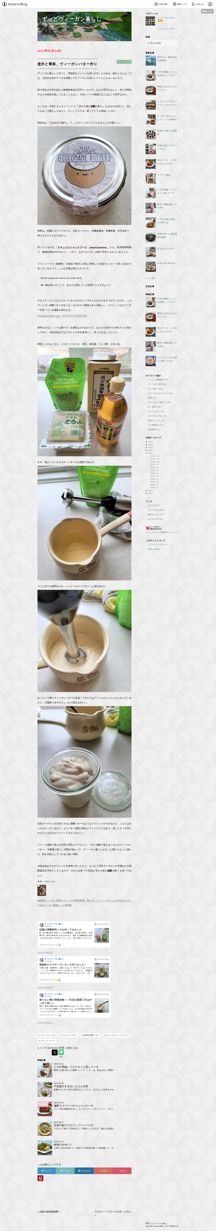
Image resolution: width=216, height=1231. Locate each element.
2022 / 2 (154, 485)
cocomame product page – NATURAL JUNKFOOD (62, 316)
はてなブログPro (155, 519)
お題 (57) (152, 398)
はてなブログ (154, 505)
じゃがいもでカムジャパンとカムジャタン (167, 104)
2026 (150, 442)
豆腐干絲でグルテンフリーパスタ (73, 1125)
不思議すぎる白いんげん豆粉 (71, 1086)
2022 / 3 (154, 482)
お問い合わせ (154, 549)
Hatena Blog (158, 1226)
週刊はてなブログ (156, 514)
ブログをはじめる (156, 510)
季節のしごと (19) (156, 420)
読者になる (207, 11)
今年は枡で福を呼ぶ (167, 263)
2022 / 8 (154, 467)
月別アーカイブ (153, 437)
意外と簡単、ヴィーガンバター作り (67, 63)
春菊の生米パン (63, 1144)
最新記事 (150, 52)
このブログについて (166, 29)
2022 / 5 (154, 476)
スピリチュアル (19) (157, 416)
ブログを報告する (171, 1226)
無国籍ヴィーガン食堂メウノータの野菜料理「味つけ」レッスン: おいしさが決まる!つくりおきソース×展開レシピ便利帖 (84, 902)
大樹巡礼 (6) (153, 429)
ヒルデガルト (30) (156, 411)
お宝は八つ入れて (166, 248)
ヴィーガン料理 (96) (157, 384)
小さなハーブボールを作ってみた (113, 1213)
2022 (150, 453)
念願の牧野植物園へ (48, 1211)
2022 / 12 (154, 456)
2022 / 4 (154, 479)
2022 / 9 (154, 465)
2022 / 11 (154, 459)
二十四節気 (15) (155, 425)
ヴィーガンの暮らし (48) (159, 402)
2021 (150, 490)
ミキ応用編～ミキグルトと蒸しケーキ (76, 1066)
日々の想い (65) (155, 389)
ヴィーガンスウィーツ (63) (160, 393)
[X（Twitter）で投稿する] (55, 1052)
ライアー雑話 (163, 175)
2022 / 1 (154, 487)
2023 (150, 450)
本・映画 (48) (154, 407)
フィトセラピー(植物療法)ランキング (162, 532)
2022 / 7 (154, 470)
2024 (150, 447)
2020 (150, 493)
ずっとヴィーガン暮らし (72, 19)
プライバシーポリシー (158, 544)
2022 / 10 (154, 462)
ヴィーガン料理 (124, 62)
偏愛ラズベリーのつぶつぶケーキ (73, 1105)
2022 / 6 (154, 473)
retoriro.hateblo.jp (45, 952)
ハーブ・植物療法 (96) (158, 380)
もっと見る (151, 278)
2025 (150, 445)
